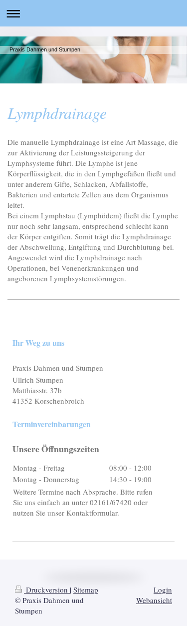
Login (163, 590)
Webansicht (154, 600)
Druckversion (47, 590)
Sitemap (85, 590)
